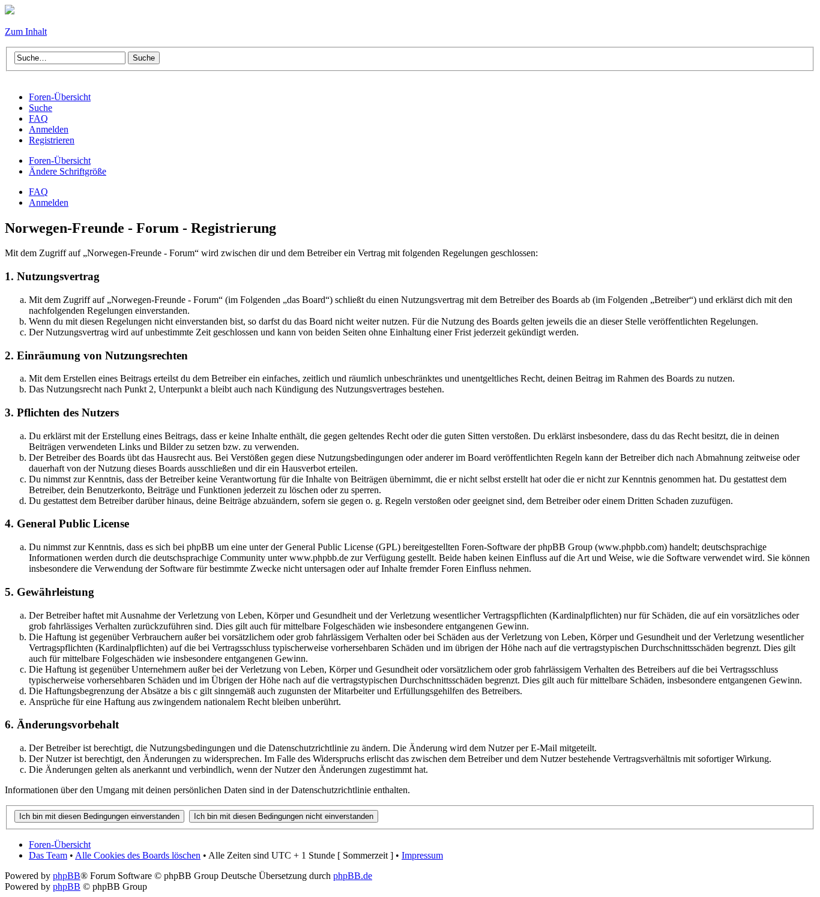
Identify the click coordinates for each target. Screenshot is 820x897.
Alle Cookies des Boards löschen (137, 855)
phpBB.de (352, 876)
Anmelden (48, 202)
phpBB (66, 876)
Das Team (48, 855)
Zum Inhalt (26, 31)
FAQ (38, 192)
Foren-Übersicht (60, 160)
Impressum (422, 855)
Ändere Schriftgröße (67, 171)
